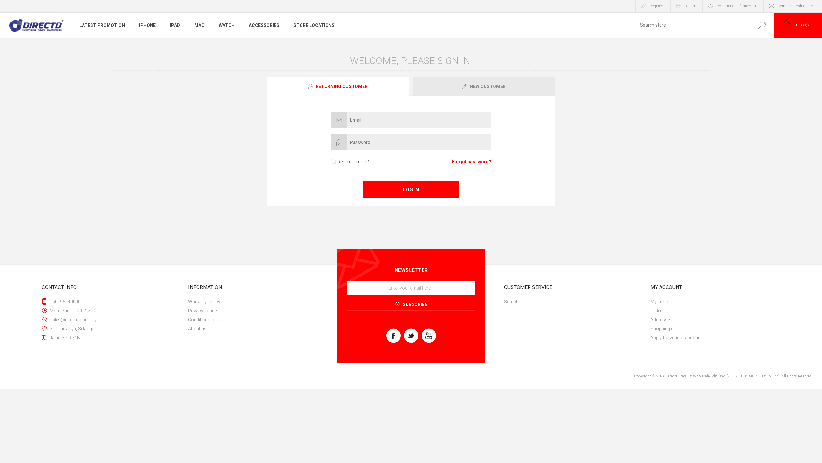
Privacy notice (202, 310)
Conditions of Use (206, 319)
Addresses (661, 319)
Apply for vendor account (676, 337)
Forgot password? (471, 161)
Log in (690, 6)
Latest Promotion (102, 25)
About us (197, 328)
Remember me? (353, 161)
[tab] (339, 86)
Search (762, 25)
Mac (199, 25)
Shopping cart (665, 328)
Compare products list (796, 6)
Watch (227, 25)
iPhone (147, 25)
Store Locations (314, 25)
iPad (175, 25)
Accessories (264, 25)
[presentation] (338, 86)
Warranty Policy (204, 301)
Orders (657, 310)
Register (656, 6)
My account (663, 301)
